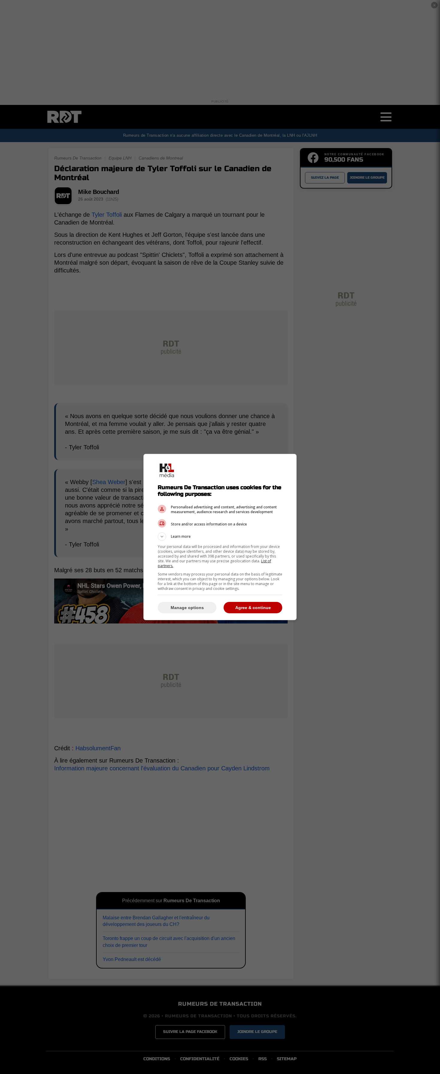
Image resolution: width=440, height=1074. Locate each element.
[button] (220, 536)
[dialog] (220, 537)
